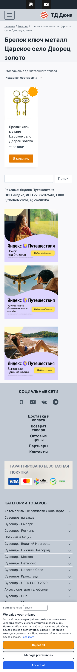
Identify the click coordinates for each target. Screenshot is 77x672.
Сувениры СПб (15, 596)
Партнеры (38, 446)
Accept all (38, 665)
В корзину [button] (21, 158)
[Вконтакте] (44, 402)
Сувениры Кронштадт (21, 576)
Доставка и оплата (38, 418)
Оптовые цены (38, 438)
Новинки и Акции (17, 537)
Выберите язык (12, 607)
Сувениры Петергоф (20, 563)
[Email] (32, 402)
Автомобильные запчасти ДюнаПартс (34, 511)
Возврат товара (38, 428)
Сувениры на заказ (19, 517)
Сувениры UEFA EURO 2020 (26, 583)
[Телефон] (21, 402)
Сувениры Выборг (18, 524)
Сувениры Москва (18, 557)
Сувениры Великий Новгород (27, 544)
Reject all (38, 645)
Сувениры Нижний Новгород (27, 550)
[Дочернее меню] (69, 511)
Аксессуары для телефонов (26, 589)
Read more (28, 636)
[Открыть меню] (9, 15)
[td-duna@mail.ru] (46, 4)
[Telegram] (55, 402)
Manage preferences (38, 655)
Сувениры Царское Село (23, 570)
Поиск (63, 178)
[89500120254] (30, 4)
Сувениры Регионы (19, 530)
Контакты (38, 452)
